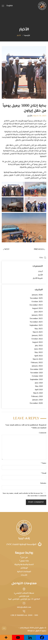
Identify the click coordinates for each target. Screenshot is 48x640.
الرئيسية (27, 35)
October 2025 (37, 301)
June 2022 (38, 349)
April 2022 (38, 355)
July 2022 (39, 345)
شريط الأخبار (38, 278)
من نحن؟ (24, 557)
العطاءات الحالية (24, 571)
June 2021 (39, 383)
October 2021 (37, 376)
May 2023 (39, 328)
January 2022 (37, 366)
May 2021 (39, 386)
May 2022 (39, 352)
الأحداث (24, 575)
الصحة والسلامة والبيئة (24, 564)
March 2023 (38, 332)
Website (43, 483)
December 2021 (36, 369)
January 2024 (37, 315)
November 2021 (36, 372)
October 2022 (37, 339)
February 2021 (37, 396)
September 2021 (36, 379)
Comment (42, 433)
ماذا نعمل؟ (24, 560)
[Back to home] (42, 6)
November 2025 (36, 298)
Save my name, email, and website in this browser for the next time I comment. (24, 494)
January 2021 (37, 399)
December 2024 (36, 305)
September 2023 (36, 325)
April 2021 (39, 389)
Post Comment (36, 502)
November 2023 (36, 322)
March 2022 (38, 359)
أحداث (40, 271)
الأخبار (19, 35)
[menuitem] (10, 6)
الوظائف (24, 568)
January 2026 (37, 294)
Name (43, 463)
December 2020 (36, 403)
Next (6, 249)
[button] (3, 6)
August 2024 (37, 308)
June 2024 (38, 311)
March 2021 (38, 393)
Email (43, 473)
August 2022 (37, 342)
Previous (39, 249)
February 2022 (37, 362)
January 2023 (37, 335)
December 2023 (36, 318)
